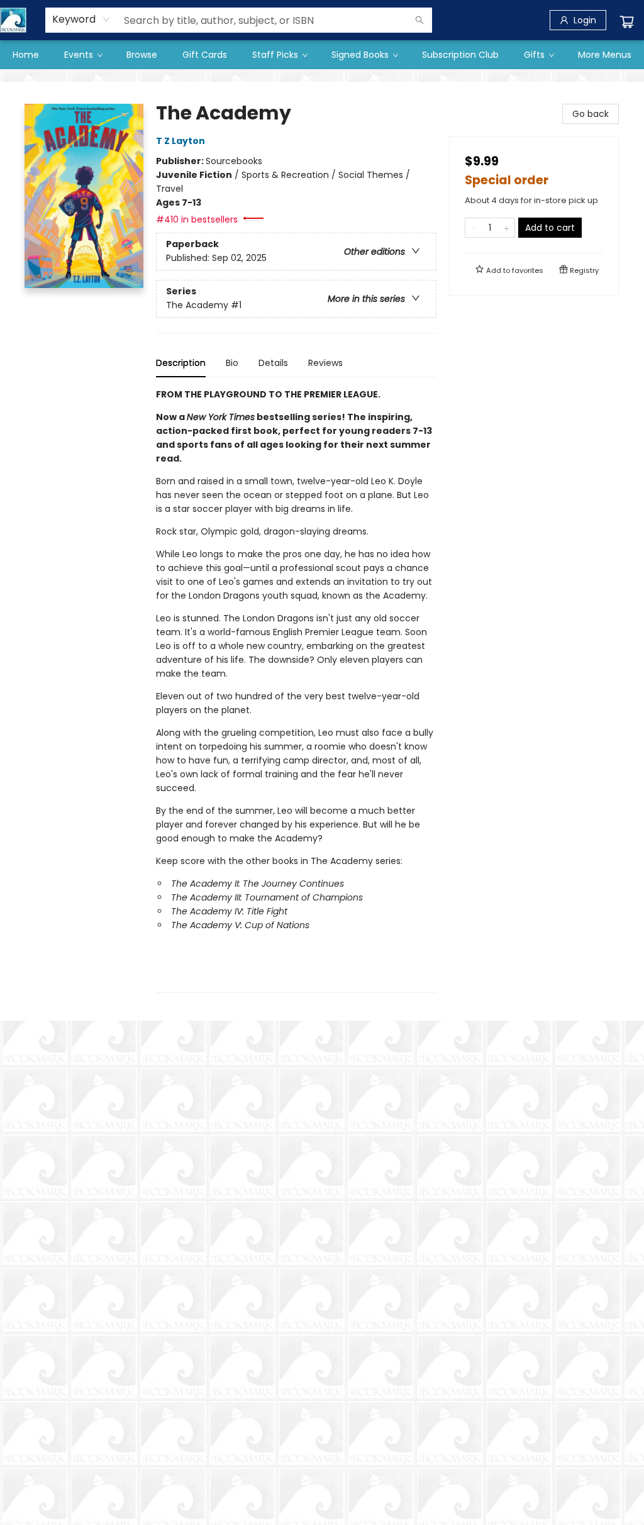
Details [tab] (273, 363)
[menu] (322, 54)
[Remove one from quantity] (473, 228)
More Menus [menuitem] (604, 54)
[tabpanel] (296, 690)
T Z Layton (180, 141)
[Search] (419, 20)
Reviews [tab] (325, 363)
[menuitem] (26, 54)
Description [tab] (181, 363)
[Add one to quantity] (506, 228)
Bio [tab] (232, 363)
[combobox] (81, 19)
